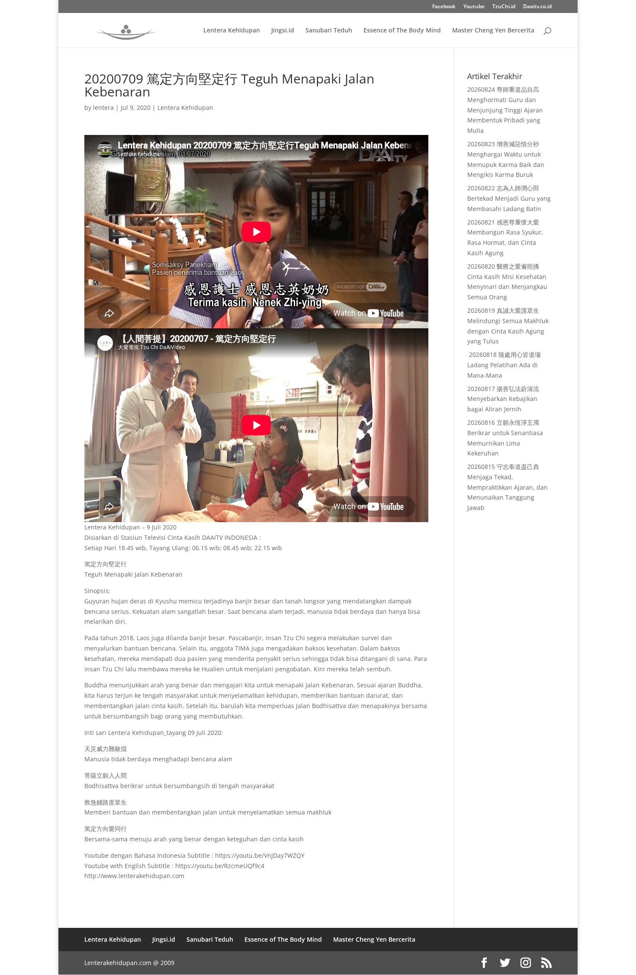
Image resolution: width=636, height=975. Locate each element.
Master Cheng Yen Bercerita (493, 30)
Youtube (474, 7)
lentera (103, 107)
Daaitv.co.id (537, 7)
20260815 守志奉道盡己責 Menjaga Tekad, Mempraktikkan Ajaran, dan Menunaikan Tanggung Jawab (507, 487)
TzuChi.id (503, 7)
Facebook (444, 7)
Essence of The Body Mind (402, 30)
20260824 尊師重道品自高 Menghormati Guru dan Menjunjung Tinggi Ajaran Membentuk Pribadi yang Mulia (505, 110)
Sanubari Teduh (328, 30)
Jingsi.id (282, 30)
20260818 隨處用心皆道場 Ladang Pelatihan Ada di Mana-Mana (504, 364)
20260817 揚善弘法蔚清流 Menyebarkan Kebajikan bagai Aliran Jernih (503, 399)
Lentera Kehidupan (231, 30)
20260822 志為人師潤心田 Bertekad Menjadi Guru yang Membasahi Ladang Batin (509, 198)
